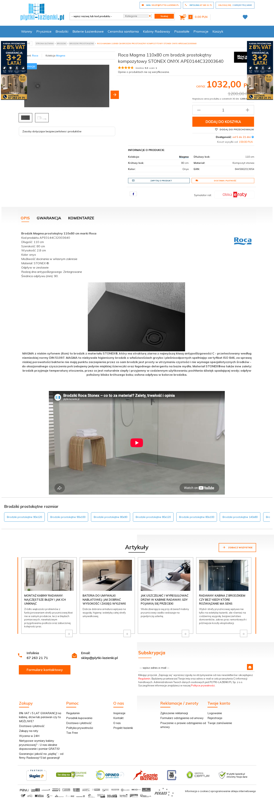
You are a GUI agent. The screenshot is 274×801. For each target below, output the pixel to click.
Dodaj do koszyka (223, 121)
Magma (60, 55)
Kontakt (118, 718)
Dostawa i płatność (225, 180)
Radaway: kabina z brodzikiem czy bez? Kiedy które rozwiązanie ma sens (222, 599)
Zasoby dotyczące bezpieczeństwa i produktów (51, 131)
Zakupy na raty (28, 731)
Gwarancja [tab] (49, 218)
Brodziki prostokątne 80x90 (110, 517)
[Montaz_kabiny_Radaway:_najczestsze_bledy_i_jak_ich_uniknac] (69, 633)
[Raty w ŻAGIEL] (234, 194)
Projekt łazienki (123, 728)
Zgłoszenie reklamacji (174, 713)
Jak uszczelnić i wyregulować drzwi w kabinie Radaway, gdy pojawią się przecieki (164, 599)
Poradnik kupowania (79, 718)
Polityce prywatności (203, 685)
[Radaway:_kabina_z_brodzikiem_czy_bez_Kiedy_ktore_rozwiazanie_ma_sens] (243, 633)
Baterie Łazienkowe (88, 31)
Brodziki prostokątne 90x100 (67, 517)
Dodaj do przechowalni (236, 129)
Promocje (200, 31)
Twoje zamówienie (219, 723)
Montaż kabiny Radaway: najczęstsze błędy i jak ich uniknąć (45, 599)
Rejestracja (214, 718)
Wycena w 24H (29, 736)
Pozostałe (181, 31)
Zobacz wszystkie (240, 547)
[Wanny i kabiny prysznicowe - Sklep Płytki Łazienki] (42, 11)
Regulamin (144, 678)
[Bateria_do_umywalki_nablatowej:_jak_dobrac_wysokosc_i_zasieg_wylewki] (127, 633)
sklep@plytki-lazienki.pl (99, 658)
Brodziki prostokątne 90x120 (24, 517)
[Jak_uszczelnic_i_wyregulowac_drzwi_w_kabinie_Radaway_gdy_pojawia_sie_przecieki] (185, 633)
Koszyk (217, 31)
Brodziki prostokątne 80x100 (196, 517)
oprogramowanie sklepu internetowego (233, 791)
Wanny (26, 31)
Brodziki (62, 31)
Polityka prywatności (79, 728)
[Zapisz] (250, 667)
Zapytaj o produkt (161, 180)
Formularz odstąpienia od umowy (182, 718)
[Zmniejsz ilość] (199, 110)
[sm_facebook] (133, 194)
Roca (35, 55)
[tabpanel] (137, 307)
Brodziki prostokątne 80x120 (153, 517)
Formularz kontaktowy (45, 670)
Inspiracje (119, 713)
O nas (117, 723)
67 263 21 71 (37, 658)
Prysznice (43, 31)
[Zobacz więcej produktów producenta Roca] (242, 57)
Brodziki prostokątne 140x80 (240, 517)
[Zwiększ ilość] (247, 110)
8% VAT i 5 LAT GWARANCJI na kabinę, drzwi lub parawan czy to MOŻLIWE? (40, 717)
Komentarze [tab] (81, 218)
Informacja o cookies (197, 791)
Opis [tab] (25, 218)
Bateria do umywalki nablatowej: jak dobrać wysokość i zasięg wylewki (104, 599)
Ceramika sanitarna (123, 31)
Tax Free (72, 732)
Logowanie (214, 713)
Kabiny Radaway (156, 31)
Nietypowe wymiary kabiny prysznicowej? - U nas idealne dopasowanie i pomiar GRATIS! (39, 744)
